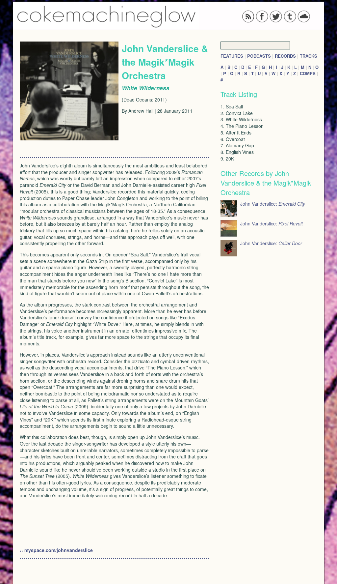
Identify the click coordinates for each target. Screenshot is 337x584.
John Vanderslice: (272, 203)
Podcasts (259, 56)
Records (285, 56)
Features (231, 56)
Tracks (308, 56)
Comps (308, 73)
